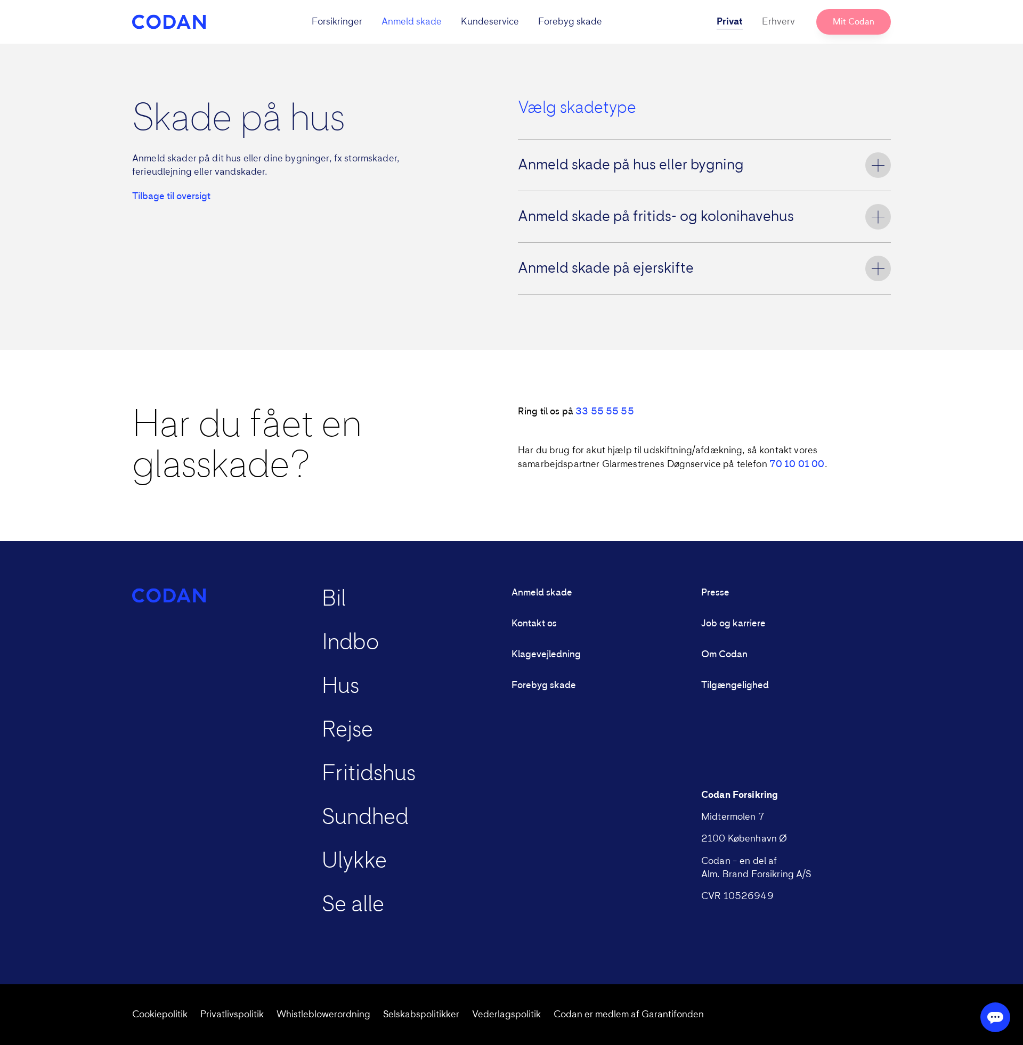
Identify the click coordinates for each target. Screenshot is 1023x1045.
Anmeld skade (411, 22)
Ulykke (354, 861)
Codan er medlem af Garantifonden (629, 1014)
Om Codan (724, 654)
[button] (457, 22)
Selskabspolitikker (421, 1014)
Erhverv (778, 22)
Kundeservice (490, 22)
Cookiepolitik (160, 1014)
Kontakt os (534, 623)
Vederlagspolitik (506, 1014)
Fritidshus (369, 774)
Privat (730, 22)
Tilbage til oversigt (171, 196)
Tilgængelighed (735, 685)
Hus (340, 686)
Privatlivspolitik (232, 1014)
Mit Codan (853, 22)
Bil (334, 599)
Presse (715, 593)
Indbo (350, 643)
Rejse (347, 730)
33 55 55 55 (604, 412)
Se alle (353, 905)
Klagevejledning (546, 654)
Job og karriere (733, 623)
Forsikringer (337, 22)
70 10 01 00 (797, 464)
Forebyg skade (570, 22)
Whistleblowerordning (323, 1014)
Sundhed (365, 817)
